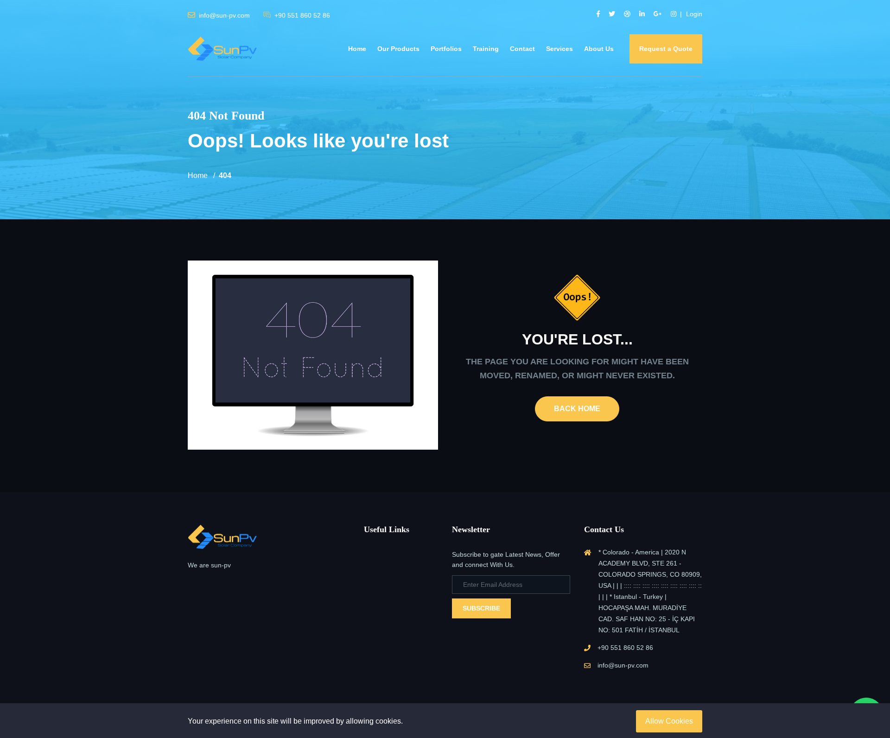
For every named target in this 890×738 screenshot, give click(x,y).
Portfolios (446, 48)
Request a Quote (666, 48)
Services (559, 48)
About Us (599, 48)
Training (486, 48)
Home (357, 48)
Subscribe (481, 608)
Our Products (398, 48)
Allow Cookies (669, 721)
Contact (522, 48)
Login (694, 14)
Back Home (577, 409)
